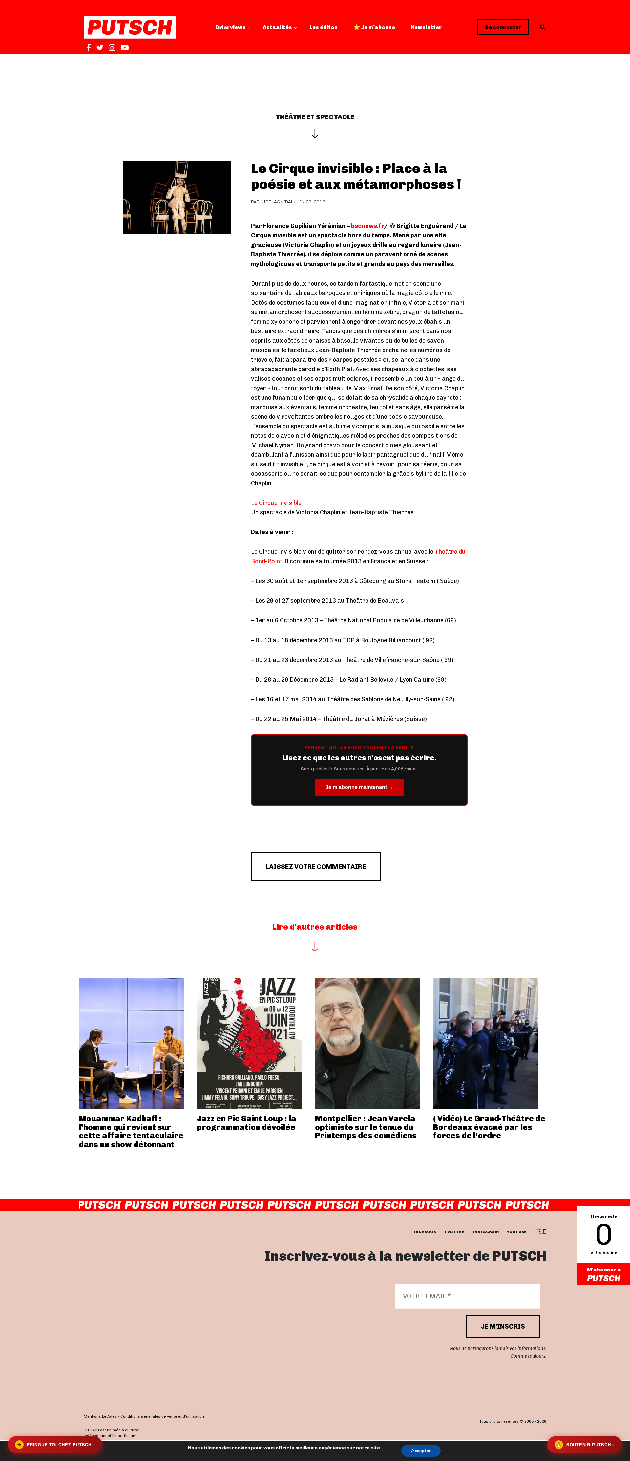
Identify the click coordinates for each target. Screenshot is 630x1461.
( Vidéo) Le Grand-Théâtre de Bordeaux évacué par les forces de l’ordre (489, 1127)
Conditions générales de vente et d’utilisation (162, 1416)
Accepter (421, 1451)
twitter (454, 1232)
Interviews (230, 27)
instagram (485, 1232)
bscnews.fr (367, 226)
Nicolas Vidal (277, 202)
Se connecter (503, 27)
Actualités (277, 27)
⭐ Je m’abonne (374, 27)
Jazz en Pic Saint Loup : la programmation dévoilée (246, 1123)
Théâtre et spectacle (315, 117)
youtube (517, 1232)
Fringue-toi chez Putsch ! (55, 1444)
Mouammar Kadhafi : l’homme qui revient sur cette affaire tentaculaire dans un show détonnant (131, 1131)
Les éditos (323, 27)
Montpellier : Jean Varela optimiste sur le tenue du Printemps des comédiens (366, 1127)
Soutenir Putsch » (585, 1444)
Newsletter (426, 27)
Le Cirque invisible (276, 503)
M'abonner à (604, 1270)
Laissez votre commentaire (316, 867)
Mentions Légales (100, 1416)
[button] (543, 27)
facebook (425, 1232)
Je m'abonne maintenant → (359, 787)
